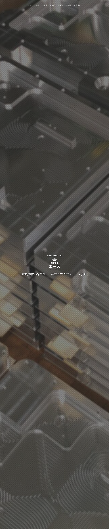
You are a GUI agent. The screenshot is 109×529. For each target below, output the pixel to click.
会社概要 (36, 5)
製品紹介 (52, 5)
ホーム (29, 5)
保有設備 (68, 5)
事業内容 (44, 5)
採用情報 (60, 5)
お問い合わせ (77, 5)
